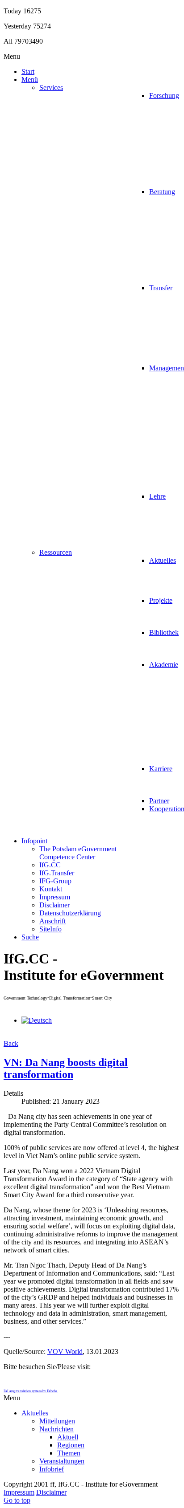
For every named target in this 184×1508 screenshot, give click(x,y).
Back (11, 1043)
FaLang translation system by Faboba (31, 1391)
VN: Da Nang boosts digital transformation (66, 1068)
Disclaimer (51, 1492)
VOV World (65, 1351)
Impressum (19, 1492)
